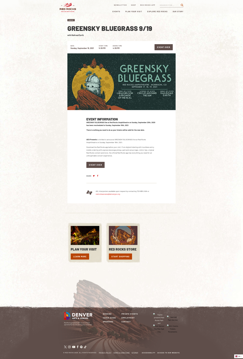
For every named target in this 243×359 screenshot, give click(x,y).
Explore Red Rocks (157, 11)
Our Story (178, 11)
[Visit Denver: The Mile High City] (159, 329)
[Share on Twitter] (94, 176)
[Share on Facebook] (97, 176)
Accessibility (148, 353)
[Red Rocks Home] (68, 7)
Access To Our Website (168, 353)
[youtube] (73, 347)
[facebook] (78, 347)
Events (116, 11)
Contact (126, 322)
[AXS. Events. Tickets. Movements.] (173, 329)
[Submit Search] (182, 5)
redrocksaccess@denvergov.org (108, 194)
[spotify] (81, 347)
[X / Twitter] (65, 347)
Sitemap (135, 352)
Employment (128, 318)
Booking (107, 314)
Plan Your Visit (133, 11)
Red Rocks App (147, 5)
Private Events (130, 314)
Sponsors (108, 322)
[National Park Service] (173, 318)
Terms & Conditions (121, 352)
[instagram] (69, 347)
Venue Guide (109, 318)
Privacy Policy (105, 352)
